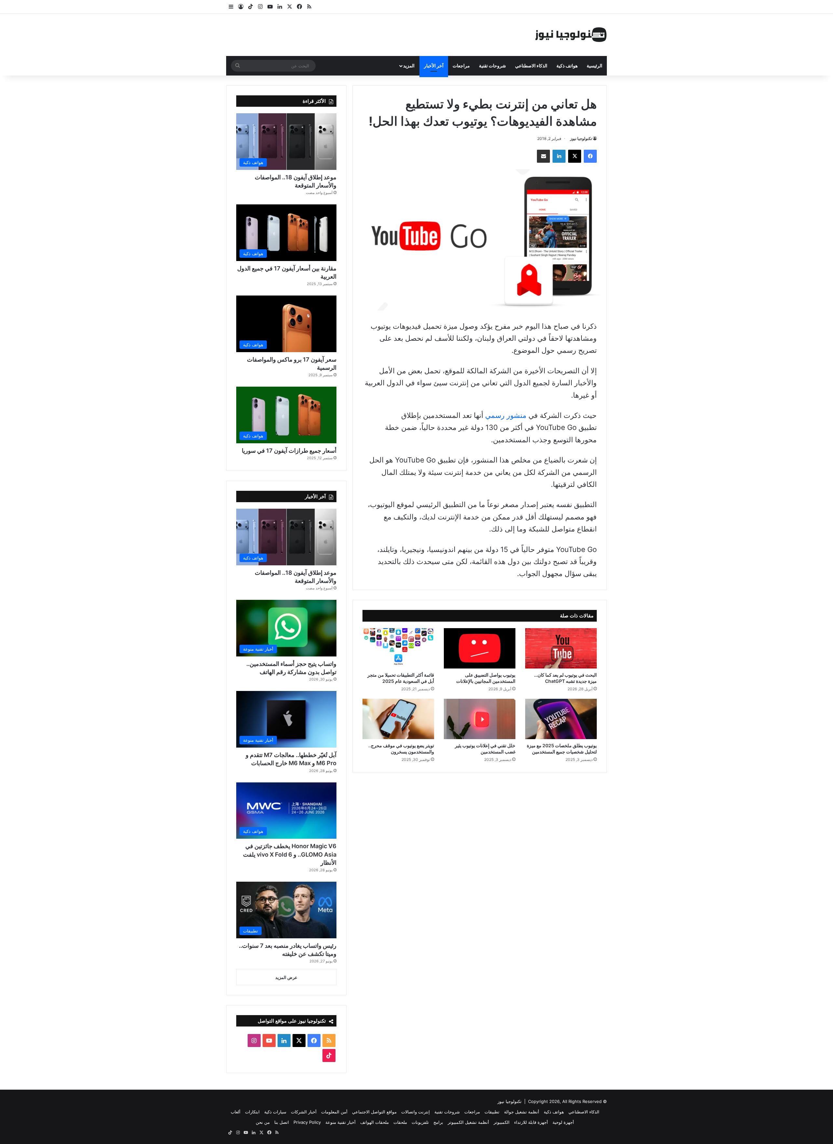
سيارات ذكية (275, 1111)
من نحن (263, 1122)
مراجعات (461, 65)
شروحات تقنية (492, 65)
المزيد (409, 65)
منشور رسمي (505, 415)
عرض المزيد (286, 977)
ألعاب (235, 1111)
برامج (438, 1122)
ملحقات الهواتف (374, 1122)
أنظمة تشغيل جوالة (521, 1111)
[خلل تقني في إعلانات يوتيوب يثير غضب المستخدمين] (479, 719)
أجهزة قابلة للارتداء (531, 1122)
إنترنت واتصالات (415, 1111)
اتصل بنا (281, 1122)
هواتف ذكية (567, 65)
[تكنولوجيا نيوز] (571, 35)
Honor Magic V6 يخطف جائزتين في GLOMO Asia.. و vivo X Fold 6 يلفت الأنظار (289, 854)
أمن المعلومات (334, 1111)
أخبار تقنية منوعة (340, 1122)
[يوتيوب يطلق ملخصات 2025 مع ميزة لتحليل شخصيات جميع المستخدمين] (561, 719)
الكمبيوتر (502, 1122)
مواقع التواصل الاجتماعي (374, 1111)
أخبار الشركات (304, 1111)
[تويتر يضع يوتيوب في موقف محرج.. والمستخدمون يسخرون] (398, 719)
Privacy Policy (307, 1122)
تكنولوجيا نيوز (581, 138)
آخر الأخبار (434, 65)
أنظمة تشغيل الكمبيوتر (468, 1122)
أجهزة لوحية (563, 1122)
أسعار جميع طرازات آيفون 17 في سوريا (289, 450)
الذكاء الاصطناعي (531, 65)
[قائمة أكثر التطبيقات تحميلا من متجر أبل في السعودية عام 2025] (398, 648)
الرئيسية (594, 65)
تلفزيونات (420, 1122)
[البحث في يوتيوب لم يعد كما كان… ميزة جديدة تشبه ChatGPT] (561, 648)
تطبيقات (492, 1111)
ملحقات (400, 1122)
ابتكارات (252, 1111)
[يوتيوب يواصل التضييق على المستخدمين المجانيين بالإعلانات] (479, 648)
